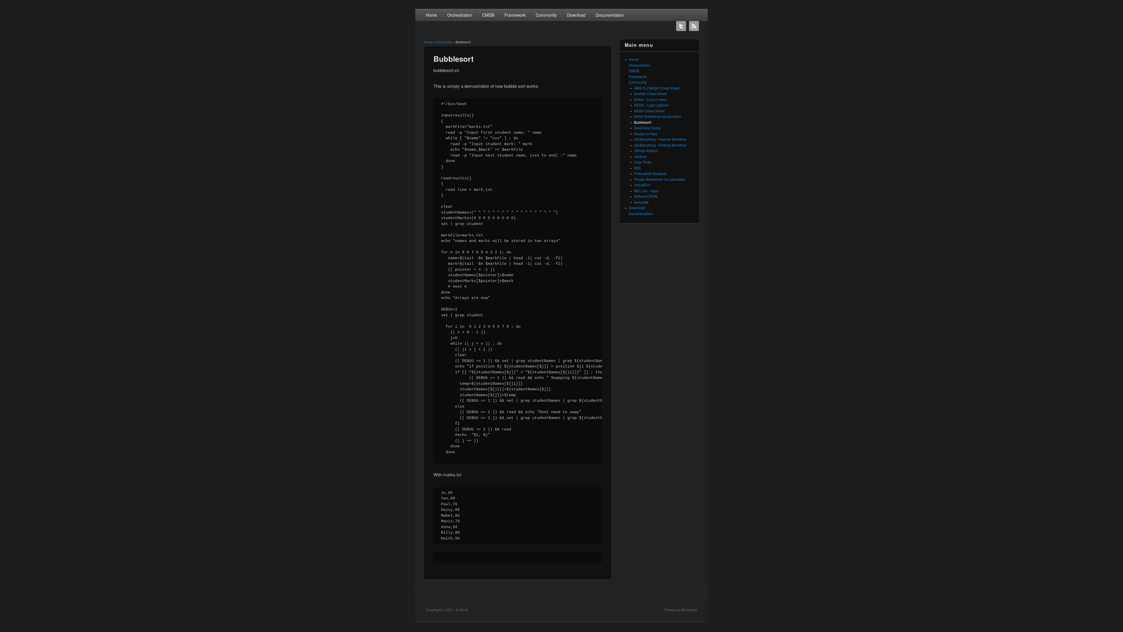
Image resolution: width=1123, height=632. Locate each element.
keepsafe (641, 202)
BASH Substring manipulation (657, 116)
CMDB (488, 15)
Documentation (610, 15)
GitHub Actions (646, 150)
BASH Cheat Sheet (649, 110)
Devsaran (689, 609)
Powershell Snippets (650, 173)
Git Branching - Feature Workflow (660, 139)
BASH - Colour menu (650, 99)
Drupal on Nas (645, 133)
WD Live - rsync (646, 190)
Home (431, 15)
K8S (637, 167)
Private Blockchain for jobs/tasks (659, 179)
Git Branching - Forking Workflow (660, 144)
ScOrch (462, 609)
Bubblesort (642, 122)
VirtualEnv (642, 184)
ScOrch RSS (694, 26)
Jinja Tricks (643, 161)
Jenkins (640, 156)
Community (546, 15)
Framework (515, 15)
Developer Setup (647, 127)
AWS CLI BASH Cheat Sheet (656, 87)
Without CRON (645, 196)
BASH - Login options (651, 104)
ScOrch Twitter (681, 26)
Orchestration (459, 15)
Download (576, 15)
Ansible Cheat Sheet (650, 93)
